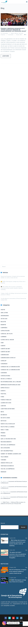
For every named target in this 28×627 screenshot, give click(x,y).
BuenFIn (3, 324)
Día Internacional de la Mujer (11, 381)
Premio (3, 432)
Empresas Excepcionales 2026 (10, 384)
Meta (2, 411)
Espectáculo (5, 387)
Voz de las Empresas (7, 468)
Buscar (3, 523)
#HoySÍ (3, 309)
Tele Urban (4, 456)
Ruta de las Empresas (8, 444)
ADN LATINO (4, 312)
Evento (3, 390)
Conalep (3, 360)
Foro (2, 396)
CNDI (2, 342)
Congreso (4, 363)
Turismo (3, 459)
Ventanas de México (7, 465)
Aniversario (5, 315)
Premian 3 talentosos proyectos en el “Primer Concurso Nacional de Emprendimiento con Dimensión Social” (13, 30)
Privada (3, 435)
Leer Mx (3, 405)
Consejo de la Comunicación (10, 366)
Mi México (4, 414)
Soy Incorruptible (7, 450)
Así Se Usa (4, 318)
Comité (3, 345)
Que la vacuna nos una (8, 438)
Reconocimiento (6, 441)
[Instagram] (4, 623)
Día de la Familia (6, 378)
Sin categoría (5, 447)
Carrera (3, 336)
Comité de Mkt (5, 348)
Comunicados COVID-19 (8, 357)
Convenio (4, 372)
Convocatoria (5, 375)
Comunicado (5, 354)
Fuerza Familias (6, 399)
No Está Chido (5, 417)
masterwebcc (5, 33)
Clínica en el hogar (7, 339)
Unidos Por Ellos (6, 462)
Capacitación (5, 330)
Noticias (16, 33)
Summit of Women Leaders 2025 (11, 453)
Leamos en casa (6, 402)
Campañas (4, 327)
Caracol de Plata (7, 333)
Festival (3, 393)
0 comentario (10, 34)
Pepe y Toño (5, 429)
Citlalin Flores (6, 502)
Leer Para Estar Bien (8, 408)
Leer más (5, 56)
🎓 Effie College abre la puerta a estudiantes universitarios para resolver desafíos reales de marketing (12, 288)
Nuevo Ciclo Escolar (8, 423)
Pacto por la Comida (7, 426)
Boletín (12, 33)
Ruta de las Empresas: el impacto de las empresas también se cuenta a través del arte (17, 571)
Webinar (3, 471)
